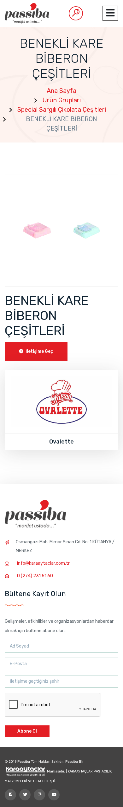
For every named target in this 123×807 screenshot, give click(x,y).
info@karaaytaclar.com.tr (43, 563)
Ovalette (61, 441)
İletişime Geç (39, 351)
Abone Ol (27, 731)
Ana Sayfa (61, 90)
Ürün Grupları (61, 100)
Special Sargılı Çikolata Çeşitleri (61, 109)
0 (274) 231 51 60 (35, 575)
